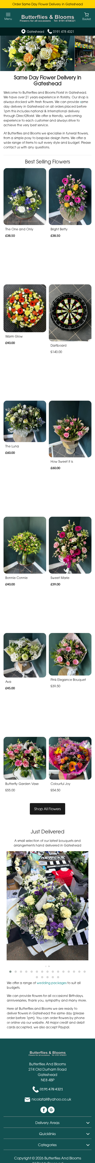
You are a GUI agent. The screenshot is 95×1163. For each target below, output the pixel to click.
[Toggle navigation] (8, 16)
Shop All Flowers (47, 809)
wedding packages (51, 983)
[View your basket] (86, 16)
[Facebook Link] (44, 1109)
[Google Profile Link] (51, 1109)
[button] (10, 971)
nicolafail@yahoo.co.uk (51, 1099)
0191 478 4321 (63, 31)
